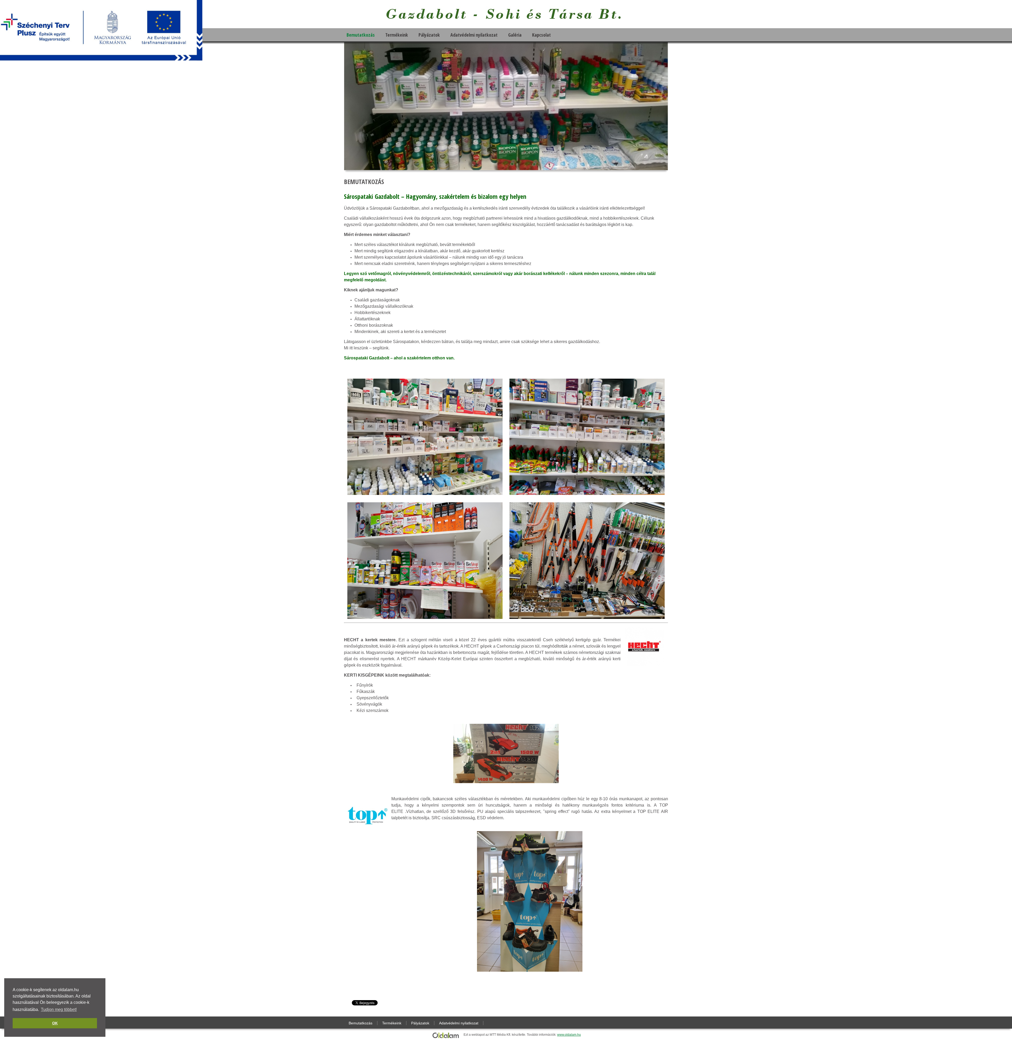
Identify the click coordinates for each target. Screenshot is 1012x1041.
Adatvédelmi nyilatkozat (474, 35)
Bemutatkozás (361, 35)
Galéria (515, 35)
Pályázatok (429, 35)
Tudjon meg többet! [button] (59, 1009)
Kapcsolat (541, 35)
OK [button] (55, 1023)
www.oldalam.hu (569, 1035)
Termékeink (396, 35)
